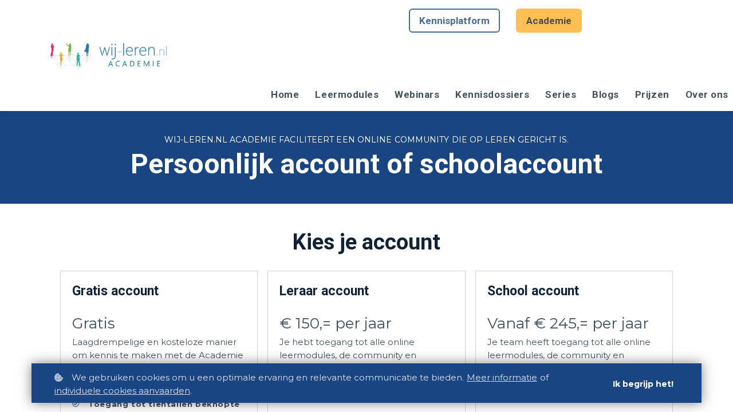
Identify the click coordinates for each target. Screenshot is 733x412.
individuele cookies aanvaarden (122, 390)
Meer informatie (502, 377)
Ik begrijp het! (643, 384)
